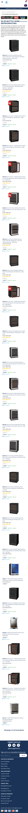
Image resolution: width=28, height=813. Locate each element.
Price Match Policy (5, 768)
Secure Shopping (5, 761)
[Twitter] (14, 745)
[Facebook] (9, 745)
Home (3, 11)
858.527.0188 (6, 798)
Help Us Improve (5, 780)
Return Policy (4, 766)
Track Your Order (5, 773)
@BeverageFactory (14, 748)
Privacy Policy (4, 764)
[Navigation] (2, 2)
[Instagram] (18, 745)
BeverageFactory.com (6, 786)
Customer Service (5, 776)
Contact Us (3, 778)
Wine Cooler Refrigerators (8, 12)
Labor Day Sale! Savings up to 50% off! (14, 8)
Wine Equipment (11, 11)
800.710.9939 (7, 796)
